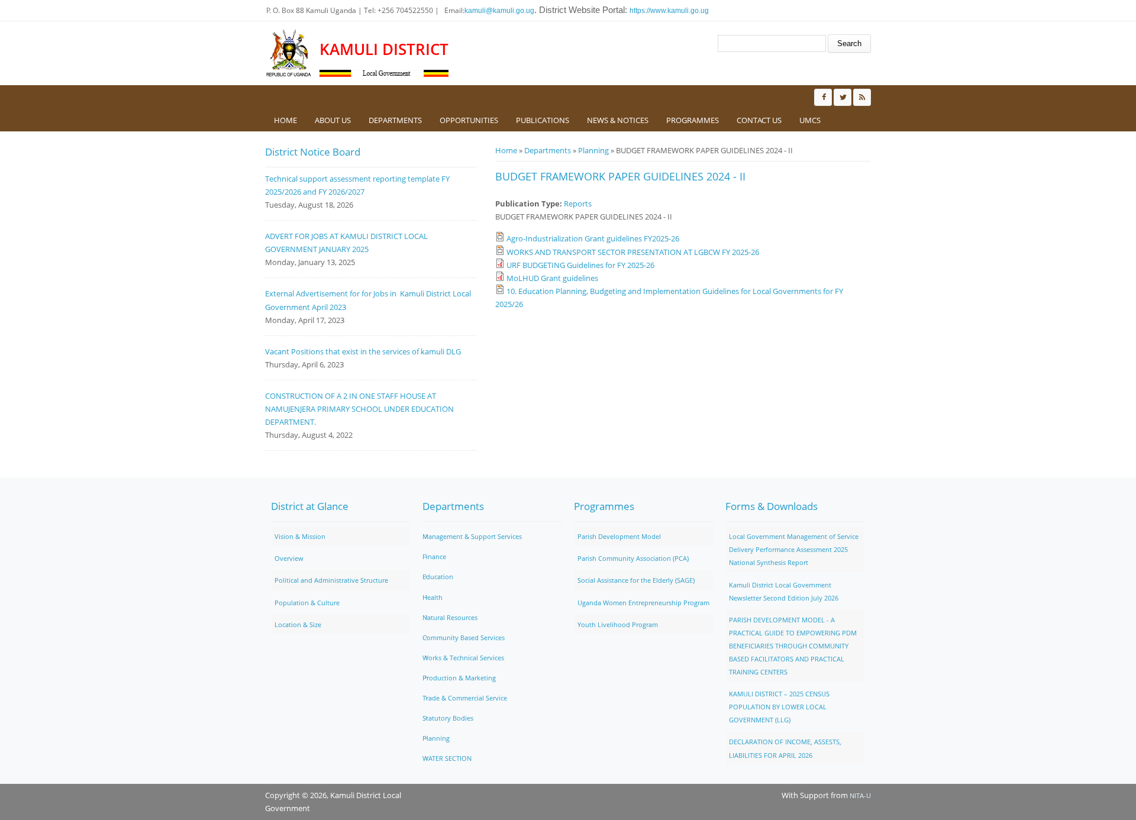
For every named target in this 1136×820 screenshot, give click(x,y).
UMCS (810, 120)
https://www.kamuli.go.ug (669, 11)
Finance (434, 556)
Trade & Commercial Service (464, 697)
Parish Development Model (619, 536)
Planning (593, 150)
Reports (578, 203)
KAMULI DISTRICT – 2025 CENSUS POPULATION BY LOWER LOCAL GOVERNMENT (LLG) (779, 706)
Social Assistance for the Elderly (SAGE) (636, 580)
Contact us (759, 120)
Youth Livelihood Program (617, 624)
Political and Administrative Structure (331, 580)
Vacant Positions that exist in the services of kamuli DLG (363, 351)
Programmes (692, 120)
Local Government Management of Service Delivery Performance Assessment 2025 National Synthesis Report (794, 549)
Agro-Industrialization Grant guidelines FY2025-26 (592, 238)
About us (333, 120)
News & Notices (617, 120)
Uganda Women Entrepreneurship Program (643, 602)
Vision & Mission (300, 536)
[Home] (289, 53)
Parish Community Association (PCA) (633, 558)
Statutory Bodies (447, 718)
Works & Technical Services (463, 657)
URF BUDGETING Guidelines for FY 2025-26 (580, 265)
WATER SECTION (447, 758)
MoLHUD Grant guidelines (552, 278)
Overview (289, 558)
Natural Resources (449, 617)
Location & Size (298, 624)
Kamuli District (384, 49)
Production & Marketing (459, 677)
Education (437, 576)
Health (432, 597)
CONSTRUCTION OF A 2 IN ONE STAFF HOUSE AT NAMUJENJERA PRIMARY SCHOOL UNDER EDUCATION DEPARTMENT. (359, 408)
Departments (395, 120)
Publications (542, 120)
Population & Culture (307, 602)
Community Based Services (463, 637)
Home (285, 120)
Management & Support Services (472, 536)
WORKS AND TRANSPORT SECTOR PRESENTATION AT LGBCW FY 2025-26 (632, 252)
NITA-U (860, 795)
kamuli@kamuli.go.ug (499, 11)
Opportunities (469, 120)
